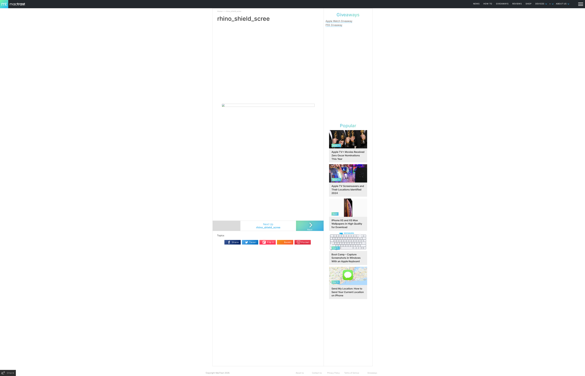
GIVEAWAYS (502, 4)
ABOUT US (561, 4)
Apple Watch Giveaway (339, 21)
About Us (300, 373)
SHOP (529, 4)
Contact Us (317, 373)
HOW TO (487, 4)
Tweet (252, 242)
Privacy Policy (333, 373)
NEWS (476, 4)
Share (235, 242)
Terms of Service (351, 373)
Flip (264, 241)
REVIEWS (517, 4)
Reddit (288, 242)
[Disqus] (268, 327)
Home (219, 11)
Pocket (305, 242)
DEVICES (539, 4)
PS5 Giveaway (334, 25)
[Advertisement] (268, 95)
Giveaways (372, 373)
